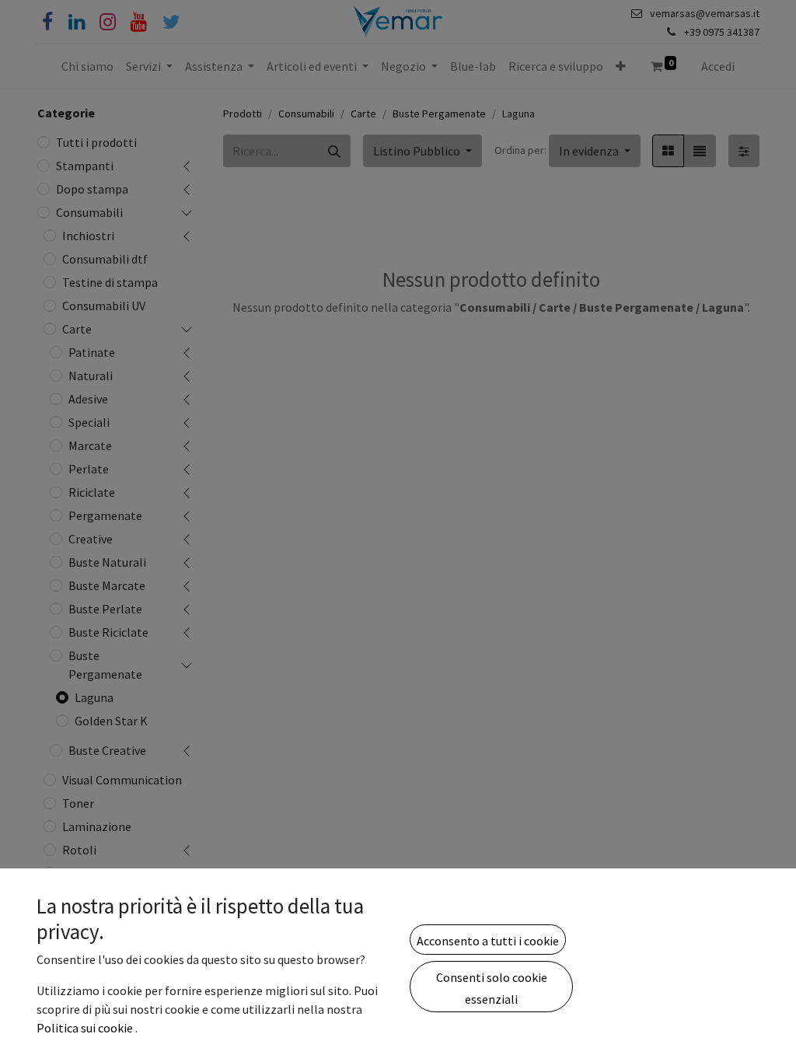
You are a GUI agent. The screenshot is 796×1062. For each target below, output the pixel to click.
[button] (488, 939)
